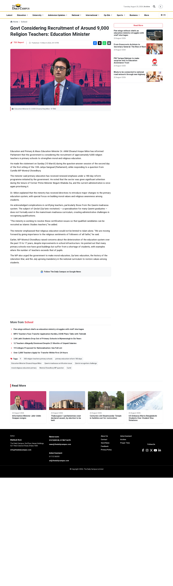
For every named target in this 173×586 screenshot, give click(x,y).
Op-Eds (107, 15)
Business (134, 15)
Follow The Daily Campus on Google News (62, 272)
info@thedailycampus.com (20, 450)
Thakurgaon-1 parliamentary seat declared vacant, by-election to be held (66, 418)
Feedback (104, 446)
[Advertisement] (60, 130)
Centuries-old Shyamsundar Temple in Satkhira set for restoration (105, 417)
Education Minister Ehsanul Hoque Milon (26, 363)
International (92, 15)
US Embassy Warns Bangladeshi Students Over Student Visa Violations (143, 418)
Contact (104, 439)
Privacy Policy (106, 450)
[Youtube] (155, 450)
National (76, 15)
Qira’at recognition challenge (86, 363)
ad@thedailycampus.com (59, 461)
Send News (105, 443)
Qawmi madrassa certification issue (58, 363)
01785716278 (65, 440)
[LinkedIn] (159, 450)
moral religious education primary (23, 368)
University (37, 15)
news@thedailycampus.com (60, 444)
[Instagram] (147, 450)
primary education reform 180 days (68, 359)
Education (21, 15)
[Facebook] (143, 450)
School (24, 22)
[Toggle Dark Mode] (161, 6)
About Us (104, 436)
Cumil (69, 368)
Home (15, 22)
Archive (147, 7)
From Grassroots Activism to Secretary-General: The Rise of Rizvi (130, 45)
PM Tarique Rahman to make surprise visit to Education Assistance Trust (126, 60)
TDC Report (19, 42)
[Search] (154, 6)
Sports (120, 15)
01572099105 (54, 440)
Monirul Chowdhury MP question (52, 368)
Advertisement (126, 436)
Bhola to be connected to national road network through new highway (129, 73)
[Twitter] (151, 450)
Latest (9, 15)
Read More (138, 25)
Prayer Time (125, 443)
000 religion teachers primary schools (38, 359)
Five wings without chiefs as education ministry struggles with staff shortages (129, 33)
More (146, 15)
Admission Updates (57, 15)
